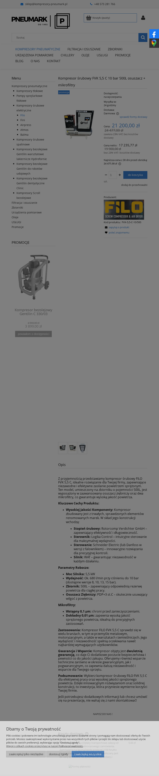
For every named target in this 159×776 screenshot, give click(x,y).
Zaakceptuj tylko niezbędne (26, 754)
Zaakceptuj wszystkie (88, 754)
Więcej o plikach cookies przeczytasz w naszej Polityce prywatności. (44, 746)
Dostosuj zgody (58, 754)
